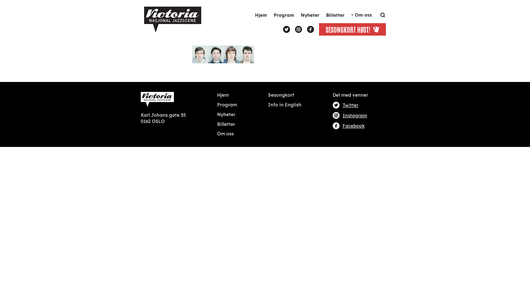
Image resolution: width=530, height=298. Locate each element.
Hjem (261, 15)
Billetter (335, 15)
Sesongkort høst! (348, 29)
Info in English (284, 105)
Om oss (363, 15)
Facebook (354, 126)
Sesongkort (281, 95)
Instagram (355, 115)
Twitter (350, 105)
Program (284, 15)
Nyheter (310, 15)
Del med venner (350, 95)
